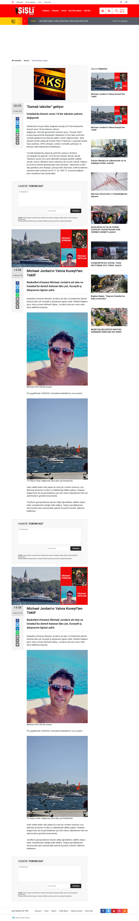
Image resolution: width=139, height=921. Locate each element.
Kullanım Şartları (76, 911)
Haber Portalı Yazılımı (22, 918)
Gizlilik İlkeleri (63, 911)
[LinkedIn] (17, 127)
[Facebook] (17, 119)
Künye (46, 911)
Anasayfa (38, 911)
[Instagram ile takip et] (119, 911)
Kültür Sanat (75, 11)
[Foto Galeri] (126, 2)
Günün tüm (120, 21)
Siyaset (55, 11)
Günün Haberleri (31, 2)
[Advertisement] (69, 41)
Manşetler (20, 2)
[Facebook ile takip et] (103, 911)
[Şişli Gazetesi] (25, 11)
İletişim (53, 911)
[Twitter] (17, 123)
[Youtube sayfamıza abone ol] (114, 911)
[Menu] (103, 11)
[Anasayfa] (13, 2)
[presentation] (19, 21)
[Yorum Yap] (17, 143)
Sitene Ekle (47, 2)
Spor (63, 11)
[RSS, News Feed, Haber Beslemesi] (124, 911)
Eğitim (87, 11)
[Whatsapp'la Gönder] (17, 131)
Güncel (46, 11)
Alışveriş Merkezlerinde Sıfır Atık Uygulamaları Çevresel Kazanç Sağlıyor (66, 21)
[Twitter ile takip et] (108, 911)
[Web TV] (121, 2)
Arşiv (39, 2)
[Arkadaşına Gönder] (17, 135)
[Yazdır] (17, 139)
